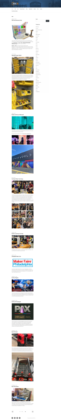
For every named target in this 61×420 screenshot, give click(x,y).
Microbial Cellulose (38, 74)
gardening (37, 48)
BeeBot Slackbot (38, 34)
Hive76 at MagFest (15, 277)
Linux (36, 68)
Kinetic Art (37, 65)
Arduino (37, 31)
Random (37, 85)
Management (37, 71)
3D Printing (37, 26)
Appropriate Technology (39, 29)
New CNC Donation (15, 386)
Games (37, 46)
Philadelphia (37, 80)
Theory (37, 88)
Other (36, 79)
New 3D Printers (15, 331)
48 (25, 411)
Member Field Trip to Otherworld (18, 114)
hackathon (37, 51)
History (37, 59)
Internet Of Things (38, 63)
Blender (37, 37)
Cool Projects (37, 42)
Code (36, 40)
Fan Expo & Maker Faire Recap (17, 178)
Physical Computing (38, 82)
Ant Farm (37, 28)
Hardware (37, 57)
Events (37, 45)
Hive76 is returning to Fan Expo (17, 233)
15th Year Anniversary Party (17, 20)
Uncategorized (37, 91)
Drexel (36, 43)
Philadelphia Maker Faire (16, 256)
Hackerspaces (37, 54)
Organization (37, 77)
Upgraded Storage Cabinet (16, 55)
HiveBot (37, 60)
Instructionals (37, 62)
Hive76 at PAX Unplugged (16, 301)
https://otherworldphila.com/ (26, 133)
